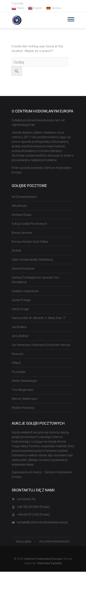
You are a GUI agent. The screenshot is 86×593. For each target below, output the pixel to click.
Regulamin (23, 541)
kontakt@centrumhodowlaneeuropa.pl (42, 522)
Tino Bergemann (23, 389)
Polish (20, 8)
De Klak (16, 250)
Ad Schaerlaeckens (24, 196)
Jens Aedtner (20, 336)
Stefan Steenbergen (24, 380)
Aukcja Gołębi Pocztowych (29, 223)
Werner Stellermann (24, 398)
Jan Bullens (19, 327)
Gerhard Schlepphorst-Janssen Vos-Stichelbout (36, 280)
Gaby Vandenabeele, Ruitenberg (32, 259)
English (37, 8)
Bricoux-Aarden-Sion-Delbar (30, 241)
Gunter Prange (21, 300)
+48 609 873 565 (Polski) (33, 514)
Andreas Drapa (21, 214)
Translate (17, 3)
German (56, 8)
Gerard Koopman (23, 268)
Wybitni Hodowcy (23, 407)
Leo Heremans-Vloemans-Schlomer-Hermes (41, 345)
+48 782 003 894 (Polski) (33, 506)
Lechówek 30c (26, 499)
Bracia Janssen (22, 232)
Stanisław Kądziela (49, 563)
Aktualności (19, 205)
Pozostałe (18, 371)
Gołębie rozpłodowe (25, 291)
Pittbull (16, 363)
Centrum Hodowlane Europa (43, 558)
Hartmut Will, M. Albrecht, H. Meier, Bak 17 (38, 318)
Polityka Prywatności (54, 541)
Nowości (18, 354)
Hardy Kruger (20, 309)
